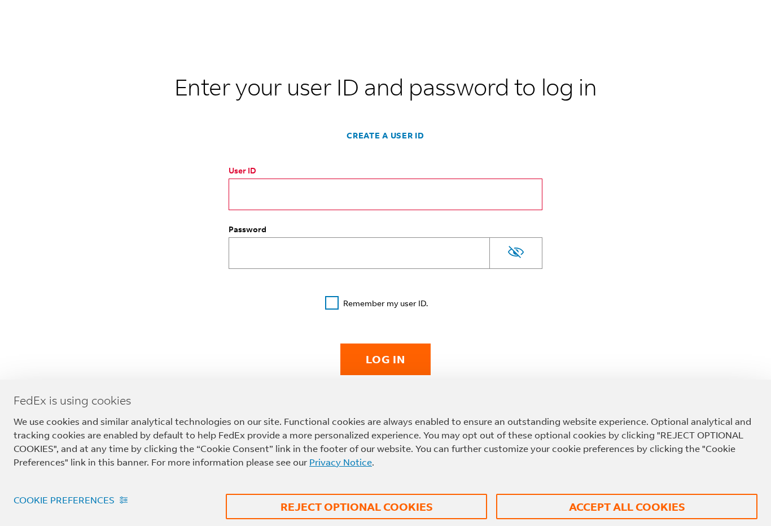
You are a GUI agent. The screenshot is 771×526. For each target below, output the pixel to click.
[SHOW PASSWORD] (515, 253)
